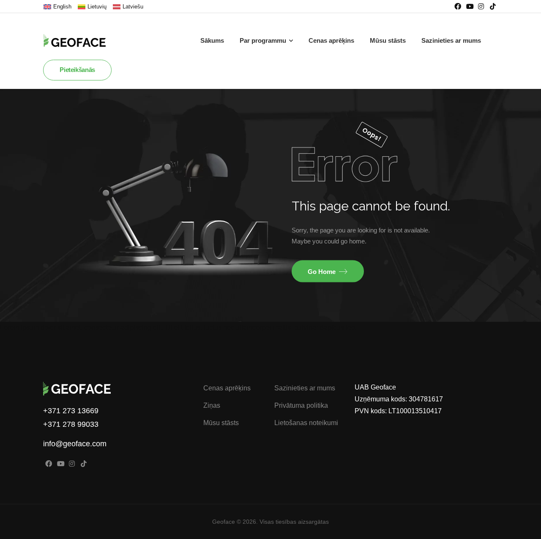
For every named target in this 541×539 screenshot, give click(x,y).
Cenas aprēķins (331, 40)
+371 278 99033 (70, 424)
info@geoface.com (75, 443)
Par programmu (263, 40)
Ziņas (211, 405)
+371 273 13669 (70, 410)
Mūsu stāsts (388, 40)
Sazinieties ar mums (451, 40)
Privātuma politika (301, 405)
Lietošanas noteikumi (306, 422)
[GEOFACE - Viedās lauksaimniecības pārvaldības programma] (81, 40)
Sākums (212, 40)
